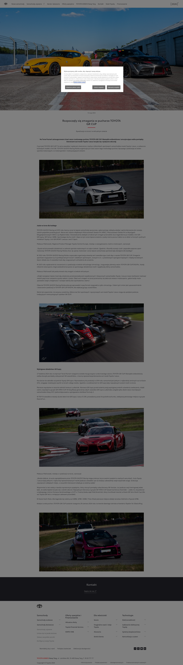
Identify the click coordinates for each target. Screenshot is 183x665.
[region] (92, 79)
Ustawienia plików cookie (73, 87)
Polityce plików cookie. (79, 82)
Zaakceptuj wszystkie (113, 87)
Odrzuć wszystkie (99, 87)
